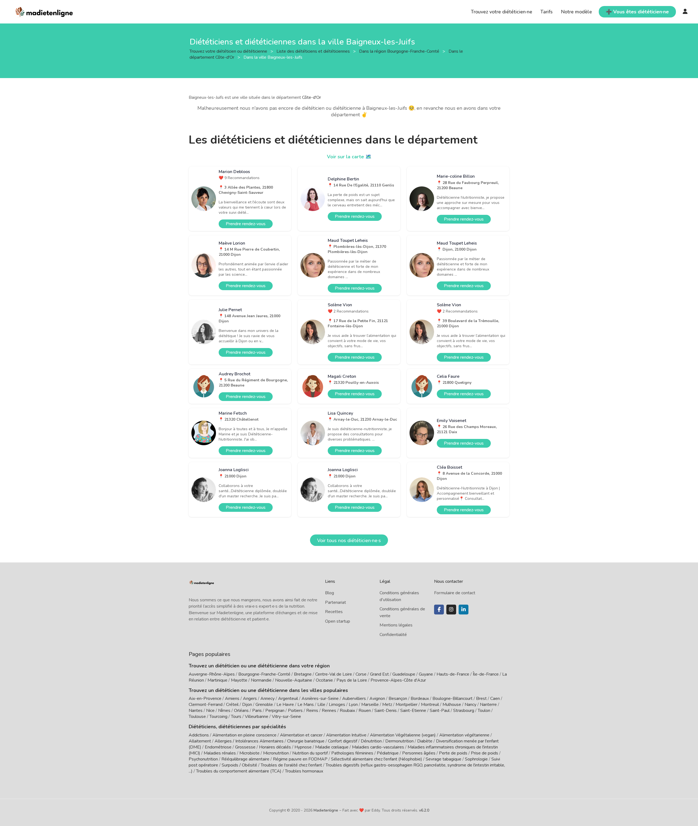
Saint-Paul (440, 711)
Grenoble (264, 705)
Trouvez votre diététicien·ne (501, 11)
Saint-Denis (385, 711)
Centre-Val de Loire (333, 674)
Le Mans (305, 705)
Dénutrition (371, 741)
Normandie (261, 680)
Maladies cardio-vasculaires (378, 747)
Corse (361, 674)
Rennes (329, 711)
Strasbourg (463, 711)
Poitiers (295, 711)
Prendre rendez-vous (246, 224)
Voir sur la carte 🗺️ (349, 156)
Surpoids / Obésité (239, 765)
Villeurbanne (256, 717)
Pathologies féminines (352, 753)
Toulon (484, 711)
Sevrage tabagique (443, 759)
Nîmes (224, 711)
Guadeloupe (403, 674)
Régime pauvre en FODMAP (300, 759)
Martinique (217, 680)
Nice (210, 711)
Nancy (470, 705)
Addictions (199, 735)
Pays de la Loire (351, 680)
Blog (329, 593)
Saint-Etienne (413, 711)
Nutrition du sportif (310, 753)
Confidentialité (393, 635)
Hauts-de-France (453, 674)
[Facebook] (439, 609)
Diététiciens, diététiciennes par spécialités (237, 726)
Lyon (353, 705)
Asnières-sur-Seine (320, 699)
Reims (312, 711)
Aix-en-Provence (205, 699)
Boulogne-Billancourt (452, 699)
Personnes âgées (418, 753)
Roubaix (347, 711)
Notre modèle (576, 11)
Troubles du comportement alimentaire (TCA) (238, 771)
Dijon (247, 705)
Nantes (196, 711)
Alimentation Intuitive (346, 735)
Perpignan (274, 711)
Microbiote (250, 753)
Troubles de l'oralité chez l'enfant (291, 765)
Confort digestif (342, 741)
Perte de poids (453, 753)
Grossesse (245, 747)
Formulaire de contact (454, 593)
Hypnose (303, 747)
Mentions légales (396, 625)
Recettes (334, 612)
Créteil (232, 705)
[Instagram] (451, 609)
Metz (387, 705)
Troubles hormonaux (304, 771)
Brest (481, 699)
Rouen (365, 711)
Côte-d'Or (311, 97)
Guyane (426, 674)
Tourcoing (218, 717)
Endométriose (218, 747)
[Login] (685, 11)
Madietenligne (326, 810)
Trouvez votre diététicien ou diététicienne (228, 51)
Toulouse (197, 717)
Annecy (267, 699)
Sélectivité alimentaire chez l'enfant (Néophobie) (376, 759)
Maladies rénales (220, 753)
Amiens (232, 699)
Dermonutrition (400, 741)
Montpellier (406, 705)
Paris (257, 711)
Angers (250, 699)
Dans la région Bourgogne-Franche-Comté (399, 51)
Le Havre (285, 705)
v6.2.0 (424, 810)
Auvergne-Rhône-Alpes (212, 674)
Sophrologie (476, 759)
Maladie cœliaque (331, 747)
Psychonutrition (203, 759)
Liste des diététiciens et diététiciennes (313, 51)
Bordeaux (420, 699)
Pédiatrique (388, 753)
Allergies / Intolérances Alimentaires (249, 741)
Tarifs (546, 11)
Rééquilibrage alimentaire (245, 759)
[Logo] (44, 11)
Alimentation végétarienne (464, 735)
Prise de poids (484, 753)
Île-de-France (486, 674)
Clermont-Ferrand (205, 705)
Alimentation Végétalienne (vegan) (403, 735)
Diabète (424, 741)
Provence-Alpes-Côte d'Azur (398, 680)
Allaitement (200, 741)
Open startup (337, 621)
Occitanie (324, 680)
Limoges (337, 705)
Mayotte (239, 680)
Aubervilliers (354, 699)
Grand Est (379, 674)
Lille (321, 705)
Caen (495, 699)
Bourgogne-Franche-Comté (264, 674)
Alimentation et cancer (301, 735)
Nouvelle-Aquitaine (293, 680)
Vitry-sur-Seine (286, 717)
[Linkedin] (463, 609)
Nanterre (488, 705)
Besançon (398, 699)
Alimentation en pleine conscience (244, 735)
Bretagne (303, 674)
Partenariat (335, 602)
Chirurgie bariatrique (305, 741)
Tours (236, 717)
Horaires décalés (275, 747)
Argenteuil (288, 699)
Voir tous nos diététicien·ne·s (349, 540)
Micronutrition (276, 753)
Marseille (370, 705)
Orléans (241, 711)
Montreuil (430, 705)
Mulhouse (452, 705)
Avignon (377, 699)
